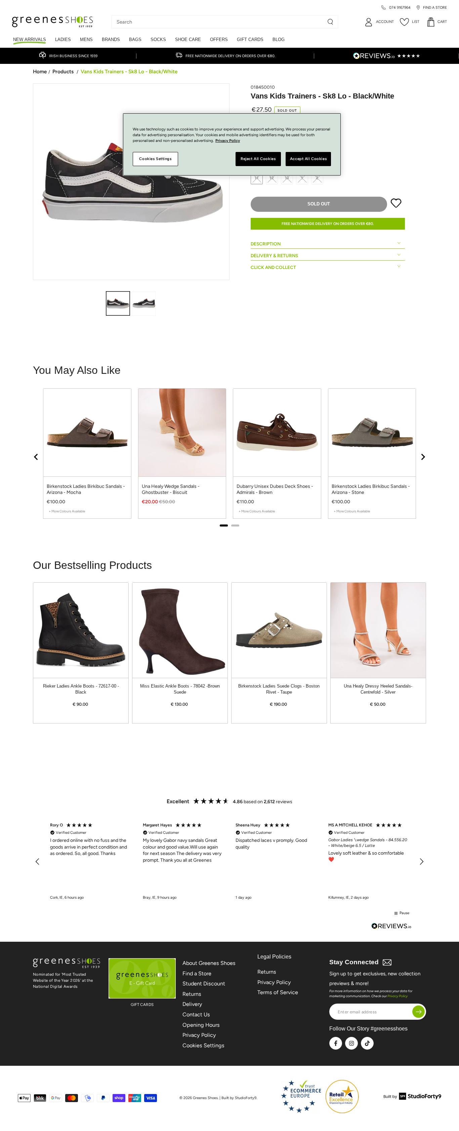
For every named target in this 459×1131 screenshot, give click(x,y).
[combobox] (220, 21)
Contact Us (196, 1014)
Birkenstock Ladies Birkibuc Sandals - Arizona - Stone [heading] (371, 489)
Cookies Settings (203, 1045)
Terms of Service (277, 992)
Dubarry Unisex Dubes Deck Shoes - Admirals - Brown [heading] (275, 489)
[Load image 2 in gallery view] (144, 303)
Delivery (192, 1004)
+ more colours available (67, 511)
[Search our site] (330, 22)
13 (287, 178)
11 (257, 178)
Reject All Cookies (258, 159)
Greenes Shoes (205, 1098)
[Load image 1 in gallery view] (118, 303)
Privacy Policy (199, 1035)
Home (40, 71)
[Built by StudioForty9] (412, 1098)
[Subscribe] (418, 1012)
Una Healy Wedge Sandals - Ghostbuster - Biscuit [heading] (171, 489)
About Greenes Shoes (209, 963)
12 (271, 178)
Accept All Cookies (308, 159)
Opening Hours (201, 1025)
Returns (191, 994)
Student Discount (203, 983)
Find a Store (196, 973)
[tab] (224, 525)
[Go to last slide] (36, 457)
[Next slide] (422, 457)
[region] (229, 457)
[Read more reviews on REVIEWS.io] (391, 927)
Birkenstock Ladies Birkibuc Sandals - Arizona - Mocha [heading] (86, 489)
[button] (38, 862)
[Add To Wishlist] (396, 206)
